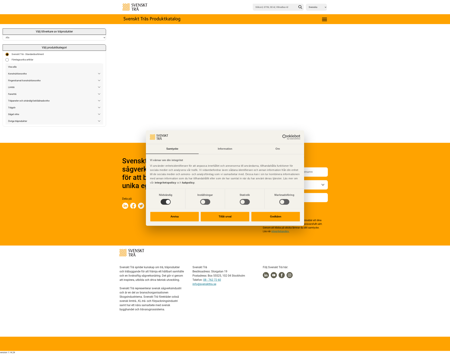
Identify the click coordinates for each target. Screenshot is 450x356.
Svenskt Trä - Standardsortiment (28, 54)
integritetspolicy (165, 182)
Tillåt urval (225, 216)
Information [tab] (225, 148)
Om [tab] (277, 148)
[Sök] (300, 7)
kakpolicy (188, 182)
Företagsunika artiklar (22, 59)
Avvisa (175, 216)
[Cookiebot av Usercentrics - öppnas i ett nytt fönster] (284, 137)
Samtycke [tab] (172, 148)
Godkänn (275, 216)
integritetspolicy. (280, 231)
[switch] (205, 202)
